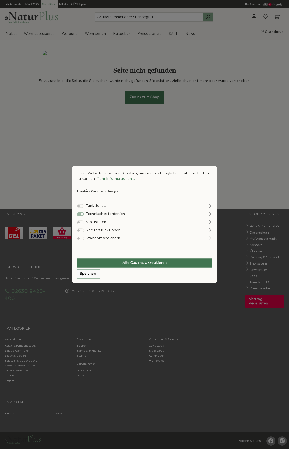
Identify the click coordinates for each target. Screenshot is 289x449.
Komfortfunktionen (103, 230)
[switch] (80, 206)
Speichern (88, 274)
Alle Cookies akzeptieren (144, 263)
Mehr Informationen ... (115, 179)
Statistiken (96, 222)
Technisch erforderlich (105, 214)
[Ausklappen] (210, 205)
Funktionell (96, 206)
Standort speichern (103, 238)
